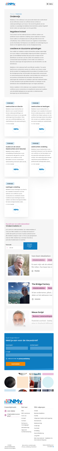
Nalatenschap (38, 423)
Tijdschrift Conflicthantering (26, 431)
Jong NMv (37, 435)
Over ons (23, 416)
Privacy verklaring (26, 447)
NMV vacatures (25, 413)
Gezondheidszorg (39, 433)
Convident (49, 446)
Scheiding (36, 430)
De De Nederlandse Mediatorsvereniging (10, 447)
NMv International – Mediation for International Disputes (43, 439)
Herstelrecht (37, 421)
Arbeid (36, 411)
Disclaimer (33, 447)
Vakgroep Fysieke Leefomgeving (43, 418)
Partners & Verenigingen (25, 424)
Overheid (36, 428)
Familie (36, 416)
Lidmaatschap (25, 427)
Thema (12, 14)
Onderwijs (37, 426)
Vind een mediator (29, 246)
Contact (23, 421)
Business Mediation (39, 413)
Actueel (23, 418)
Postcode (8, 245)
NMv (22, 411)
